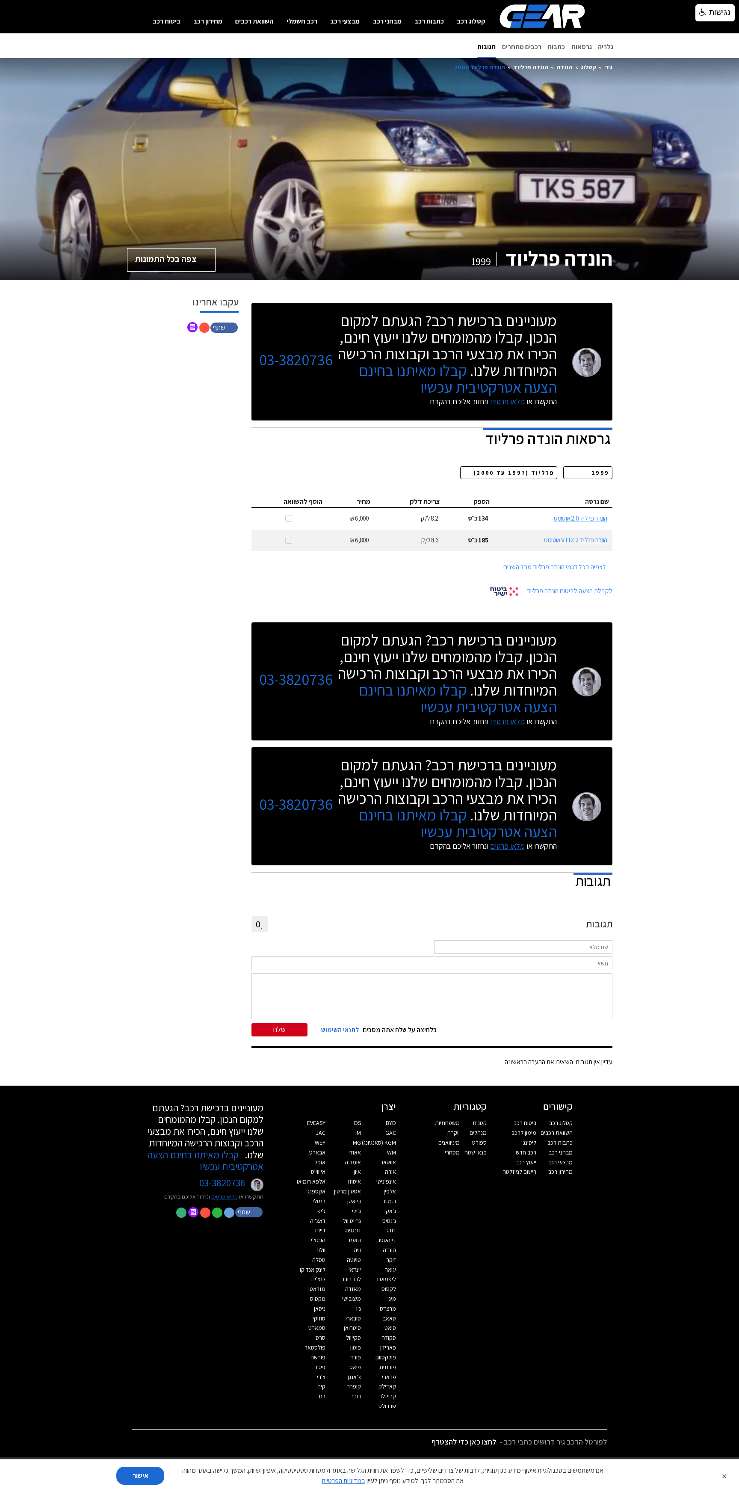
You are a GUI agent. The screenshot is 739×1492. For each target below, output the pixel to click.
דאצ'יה (317, 1221)
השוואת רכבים (254, 21)
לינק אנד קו (312, 1269)
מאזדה (353, 1289)
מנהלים (478, 1133)
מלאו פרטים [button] (224, 1196)
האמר (354, 1240)
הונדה (564, 67)
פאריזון (388, 1347)
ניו (358, 1308)
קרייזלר (387, 1396)
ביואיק (354, 1201)
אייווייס (318, 1171)
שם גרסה (597, 501)
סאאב (389, 1318)
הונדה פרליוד (531, 67)
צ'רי (321, 1377)
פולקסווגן (385, 1357)
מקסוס (317, 1299)
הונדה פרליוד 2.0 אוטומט (580, 518)
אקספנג (316, 1191)
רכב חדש (526, 1152)
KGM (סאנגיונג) (379, 1142)
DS (357, 1123)
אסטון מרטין (347, 1191)
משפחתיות (447, 1123)
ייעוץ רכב (526, 1162)
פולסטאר (314, 1347)
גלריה (605, 46)
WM (391, 1152)
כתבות (556, 46)
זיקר (391, 1260)
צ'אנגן (354, 1377)
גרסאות (581, 46)
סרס (320, 1337)
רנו (322, 1396)
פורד (355, 1357)
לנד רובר (351, 1279)
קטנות (480, 1123)
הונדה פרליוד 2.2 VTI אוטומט (575, 540)
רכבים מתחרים (521, 46)
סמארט (316, 1328)
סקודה (388, 1337)
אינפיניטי (386, 1181)
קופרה (353, 1386)
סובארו (353, 1318)
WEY (320, 1142)
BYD (391, 1123)
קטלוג (588, 67)
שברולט (387, 1406)
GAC (390, 1133)
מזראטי (316, 1289)
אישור (140, 1475)
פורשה (317, 1357)
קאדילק (387, 1386)
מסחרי (452, 1152)
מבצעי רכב (345, 21)
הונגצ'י (318, 1240)
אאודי (355, 1152)
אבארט (317, 1152)
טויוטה (354, 1260)
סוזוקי (319, 1318)
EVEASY (316, 1123)
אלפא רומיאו (311, 1181)
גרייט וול (352, 1221)
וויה (357, 1250)
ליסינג (529, 1142)
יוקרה (453, 1133)
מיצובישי (351, 1299)
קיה (321, 1386)
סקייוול (353, 1337)
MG (357, 1142)
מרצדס (388, 1308)
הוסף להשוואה (303, 501)
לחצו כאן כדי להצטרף (464, 1442)
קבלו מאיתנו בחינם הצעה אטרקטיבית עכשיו (458, 378)
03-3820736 (296, 360)
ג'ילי (356, 1211)
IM (358, 1133)
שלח (279, 1029)
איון (357, 1171)
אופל (319, 1162)
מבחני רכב (387, 21)
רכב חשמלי (302, 21)
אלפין (390, 1191)
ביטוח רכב (166, 21)
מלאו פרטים (507, 401)
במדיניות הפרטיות (343, 1480)
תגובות (486, 46)
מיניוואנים (449, 1142)
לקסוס (388, 1289)
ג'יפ (321, 1211)
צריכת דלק (425, 501)
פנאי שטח (475, 1152)
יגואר (390, 1269)
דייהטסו (387, 1240)
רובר (356, 1396)
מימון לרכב (523, 1133)
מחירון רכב (207, 21)
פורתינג (387, 1367)
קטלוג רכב (471, 21)
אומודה (353, 1162)
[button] (225, 327)
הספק (481, 501)
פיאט (355, 1367)
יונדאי (355, 1269)
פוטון (355, 1347)
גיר (608, 67)
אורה (390, 1171)
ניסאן (319, 1308)
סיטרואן (352, 1328)
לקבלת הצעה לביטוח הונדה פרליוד (569, 590)
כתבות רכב (429, 21)
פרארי (389, 1377)
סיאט (390, 1328)
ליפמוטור (385, 1279)
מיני (391, 1299)
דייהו (320, 1230)
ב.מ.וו (390, 1201)
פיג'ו (320, 1367)
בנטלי (319, 1201)
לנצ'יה (318, 1279)
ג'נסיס (389, 1221)
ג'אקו (390, 1211)
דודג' (390, 1230)
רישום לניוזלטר (519, 1171)
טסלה (318, 1260)
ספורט (479, 1142)
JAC (320, 1133)
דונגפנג (353, 1230)
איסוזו (354, 1181)
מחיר (363, 501)
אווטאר (388, 1162)
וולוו (321, 1250)
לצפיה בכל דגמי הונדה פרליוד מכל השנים (554, 566)
